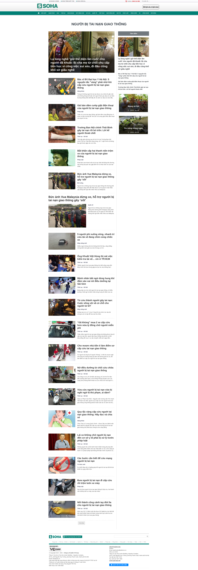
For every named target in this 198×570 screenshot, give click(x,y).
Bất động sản (80, 13)
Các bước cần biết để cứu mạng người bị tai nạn (94, 459)
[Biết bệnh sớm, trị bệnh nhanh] (151, 7)
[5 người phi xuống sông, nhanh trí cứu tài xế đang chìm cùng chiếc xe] (61, 241)
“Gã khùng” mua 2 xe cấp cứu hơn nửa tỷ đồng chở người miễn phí (95, 325)
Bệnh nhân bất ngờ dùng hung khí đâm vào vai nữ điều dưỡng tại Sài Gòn (95, 281)
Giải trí (119, 13)
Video (135, 542)
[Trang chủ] (47, 7)
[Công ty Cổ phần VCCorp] (74, 548)
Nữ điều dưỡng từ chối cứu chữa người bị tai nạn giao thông (95, 369)
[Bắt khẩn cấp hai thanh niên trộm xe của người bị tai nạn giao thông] (61, 157)
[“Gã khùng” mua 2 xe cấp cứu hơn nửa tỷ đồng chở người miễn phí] (61, 329)
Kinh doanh (70, 13)
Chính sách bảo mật (114, 560)
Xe (139, 13)
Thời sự (63, 13)
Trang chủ (54, 542)
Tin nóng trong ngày (133, 128)
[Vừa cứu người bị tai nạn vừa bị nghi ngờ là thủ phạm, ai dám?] (61, 396)
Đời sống (153, 13)
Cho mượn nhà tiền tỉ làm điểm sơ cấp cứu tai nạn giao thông (95, 347)
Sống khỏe (134, 13)
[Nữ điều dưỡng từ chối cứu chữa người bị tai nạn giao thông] (61, 374)
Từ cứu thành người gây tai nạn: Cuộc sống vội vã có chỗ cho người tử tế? (95, 303)
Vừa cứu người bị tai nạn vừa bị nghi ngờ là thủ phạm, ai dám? (94, 391)
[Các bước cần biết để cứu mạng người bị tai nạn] (61, 465)
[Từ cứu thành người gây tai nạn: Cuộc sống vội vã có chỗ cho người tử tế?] (61, 307)
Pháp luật (126, 13)
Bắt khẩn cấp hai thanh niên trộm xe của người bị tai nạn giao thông (95, 153)
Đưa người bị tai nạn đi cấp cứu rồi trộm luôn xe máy (94, 481)
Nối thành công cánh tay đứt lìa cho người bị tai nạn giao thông (94, 503)
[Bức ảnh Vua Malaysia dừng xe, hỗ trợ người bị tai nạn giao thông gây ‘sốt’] (61, 181)
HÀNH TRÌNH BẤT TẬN (68, 1)
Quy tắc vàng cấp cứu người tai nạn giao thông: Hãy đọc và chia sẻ (94, 414)
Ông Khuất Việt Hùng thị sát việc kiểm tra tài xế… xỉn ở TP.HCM (95, 257)
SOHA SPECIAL (81, 1)
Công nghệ (145, 13)
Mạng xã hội (133, 106)
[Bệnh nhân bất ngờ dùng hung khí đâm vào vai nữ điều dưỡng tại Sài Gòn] (61, 285)
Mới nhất (43, 13)
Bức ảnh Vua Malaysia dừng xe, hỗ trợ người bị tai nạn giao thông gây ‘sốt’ (95, 177)
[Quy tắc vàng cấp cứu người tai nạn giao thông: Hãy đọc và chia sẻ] (61, 418)
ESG (58, 13)
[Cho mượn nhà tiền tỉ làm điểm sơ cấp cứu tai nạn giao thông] (61, 352)
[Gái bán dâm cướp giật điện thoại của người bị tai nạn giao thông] (61, 112)
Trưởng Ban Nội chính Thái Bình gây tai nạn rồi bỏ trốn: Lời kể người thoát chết (94, 130)
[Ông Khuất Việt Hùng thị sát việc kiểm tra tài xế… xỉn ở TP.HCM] (61, 263)
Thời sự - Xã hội (82, 136)
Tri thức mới (81, 464)
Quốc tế (94, 13)
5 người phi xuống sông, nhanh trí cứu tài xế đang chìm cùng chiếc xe (95, 237)
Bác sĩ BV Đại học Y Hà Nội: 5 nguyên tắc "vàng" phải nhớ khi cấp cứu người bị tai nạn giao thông (94, 83)
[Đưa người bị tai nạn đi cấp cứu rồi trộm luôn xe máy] (61, 487)
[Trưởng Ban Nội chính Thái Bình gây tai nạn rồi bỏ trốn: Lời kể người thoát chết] (61, 134)
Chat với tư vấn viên (120, 565)
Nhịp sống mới (110, 13)
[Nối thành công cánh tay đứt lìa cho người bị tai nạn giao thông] (61, 509)
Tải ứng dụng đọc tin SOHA (73, 536)
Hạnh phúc (51, 13)
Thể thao (101, 13)
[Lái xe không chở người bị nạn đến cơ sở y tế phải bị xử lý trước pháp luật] (61, 442)
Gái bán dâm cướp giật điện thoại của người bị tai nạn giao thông (95, 106)
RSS (145, 542)
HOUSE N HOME (54, 1)
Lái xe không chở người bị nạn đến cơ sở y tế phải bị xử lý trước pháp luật (95, 438)
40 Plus (88, 13)
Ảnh (140, 542)
